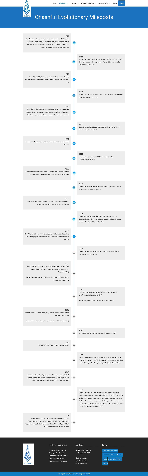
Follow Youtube (82, 463)
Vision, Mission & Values (110, 450)
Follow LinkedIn (82, 458)
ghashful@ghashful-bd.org (57, 458)
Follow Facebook (82, 461)
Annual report (112, 459)
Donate (105, 459)
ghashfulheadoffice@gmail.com (58, 461)
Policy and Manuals (116, 455)
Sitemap (105, 463)
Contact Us (106, 455)
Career (120, 459)
